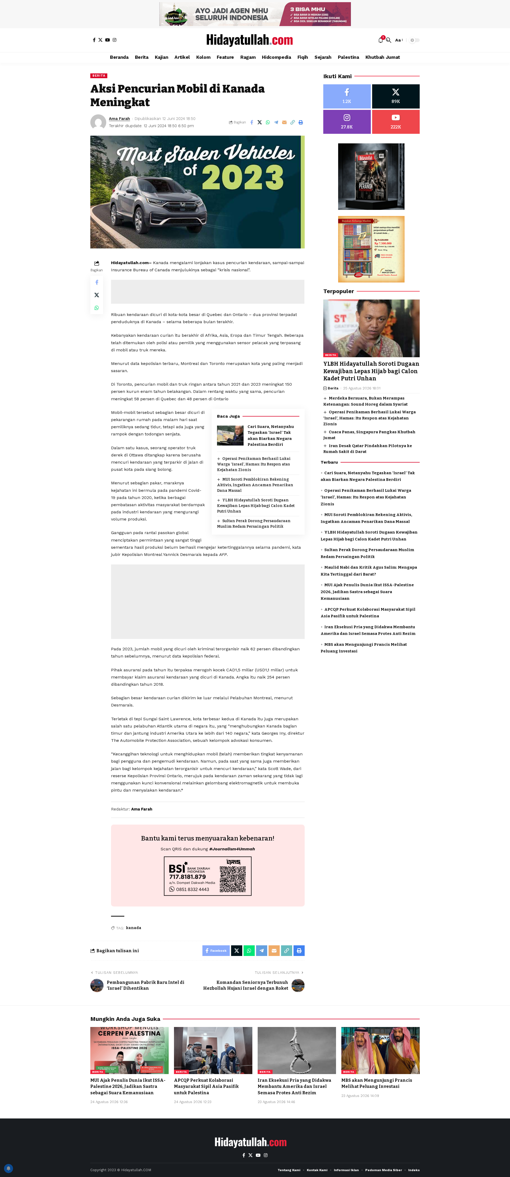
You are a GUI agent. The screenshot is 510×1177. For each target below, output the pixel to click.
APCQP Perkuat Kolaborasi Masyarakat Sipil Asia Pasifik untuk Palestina (206, 1086)
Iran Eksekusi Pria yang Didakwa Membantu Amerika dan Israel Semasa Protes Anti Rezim (294, 1086)
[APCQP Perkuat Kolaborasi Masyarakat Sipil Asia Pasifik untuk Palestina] (213, 1050)
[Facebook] (94, 40)
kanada (133, 928)
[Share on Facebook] (251, 122)
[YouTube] (107, 40)
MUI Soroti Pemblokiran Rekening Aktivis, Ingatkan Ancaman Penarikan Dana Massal (255, 485)
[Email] (284, 122)
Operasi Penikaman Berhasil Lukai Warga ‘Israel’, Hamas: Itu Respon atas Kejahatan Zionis (254, 464)
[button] (388, 40)
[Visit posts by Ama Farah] (98, 122)
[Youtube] (396, 122)
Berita (98, 75)
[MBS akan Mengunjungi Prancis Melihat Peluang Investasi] (380, 1050)
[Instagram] (114, 40)
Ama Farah (119, 118)
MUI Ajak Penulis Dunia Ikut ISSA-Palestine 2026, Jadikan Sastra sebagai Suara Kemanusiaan (367, 592)
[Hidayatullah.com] (255, 40)
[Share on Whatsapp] (268, 122)
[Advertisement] (207, 292)
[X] (100, 40)
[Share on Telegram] (276, 122)
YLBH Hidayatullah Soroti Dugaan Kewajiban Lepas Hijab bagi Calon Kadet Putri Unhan (256, 506)
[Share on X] (260, 122)
